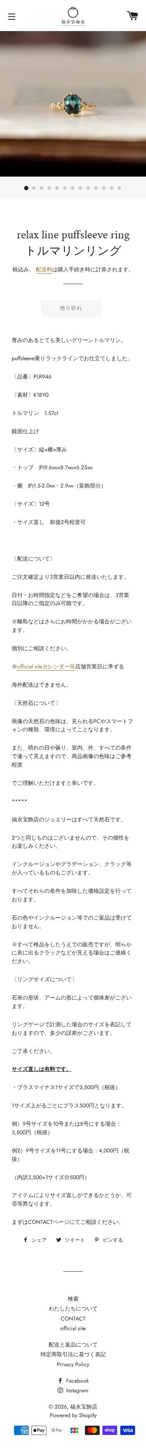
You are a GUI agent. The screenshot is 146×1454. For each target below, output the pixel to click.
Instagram (76, 1390)
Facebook (77, 1381)
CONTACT (73, 1318)
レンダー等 (61, 666)
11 (104, 188)
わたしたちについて (73, 1308)
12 (112, 188)
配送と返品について (73, 1344)
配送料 (44, 269)
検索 (73, 1299)
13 (120, 188)
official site (73, 1328)
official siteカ (32, 666)
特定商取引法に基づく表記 (73, 1354)
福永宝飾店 (83, 1407)
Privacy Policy (73, 1364)
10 (96, 188)
